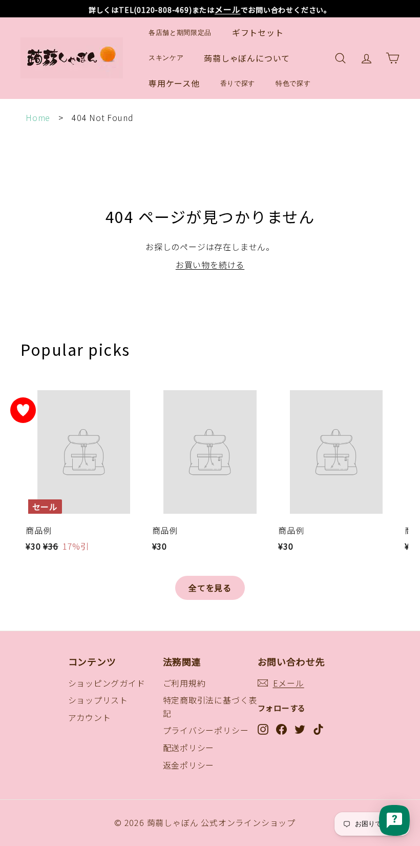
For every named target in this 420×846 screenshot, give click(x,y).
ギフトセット (258, 32)
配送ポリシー (189, 747)
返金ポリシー (189, 765)
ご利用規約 (184, 683)
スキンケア (166, 58)
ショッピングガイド (106, 683)
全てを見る (210, 587)
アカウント (89, 717)
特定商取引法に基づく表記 (210, 706)
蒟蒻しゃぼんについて (247, 58)
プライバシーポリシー (206, 730)
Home (38, 117)
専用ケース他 (174, 83)
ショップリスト (98, 700)
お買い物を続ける (210, 264)
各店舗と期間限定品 (180, 32)
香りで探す (237, 83)
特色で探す (293, 83)
